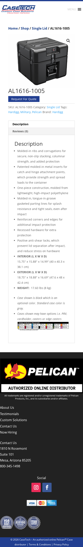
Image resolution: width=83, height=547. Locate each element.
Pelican (37, 112)
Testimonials (9, 414)
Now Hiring (8, 432)
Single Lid (39, 28)
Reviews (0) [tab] (20, 131)
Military (25, 112)
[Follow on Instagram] (36, 487)
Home (13, 28)
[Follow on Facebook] (47, 487)
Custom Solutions (13, 420)
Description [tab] (20, 124)
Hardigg (13, 112)
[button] (68, 40)
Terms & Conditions (40, 544)
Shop (25, 28)
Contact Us (8, 426)
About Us (7, 407)
